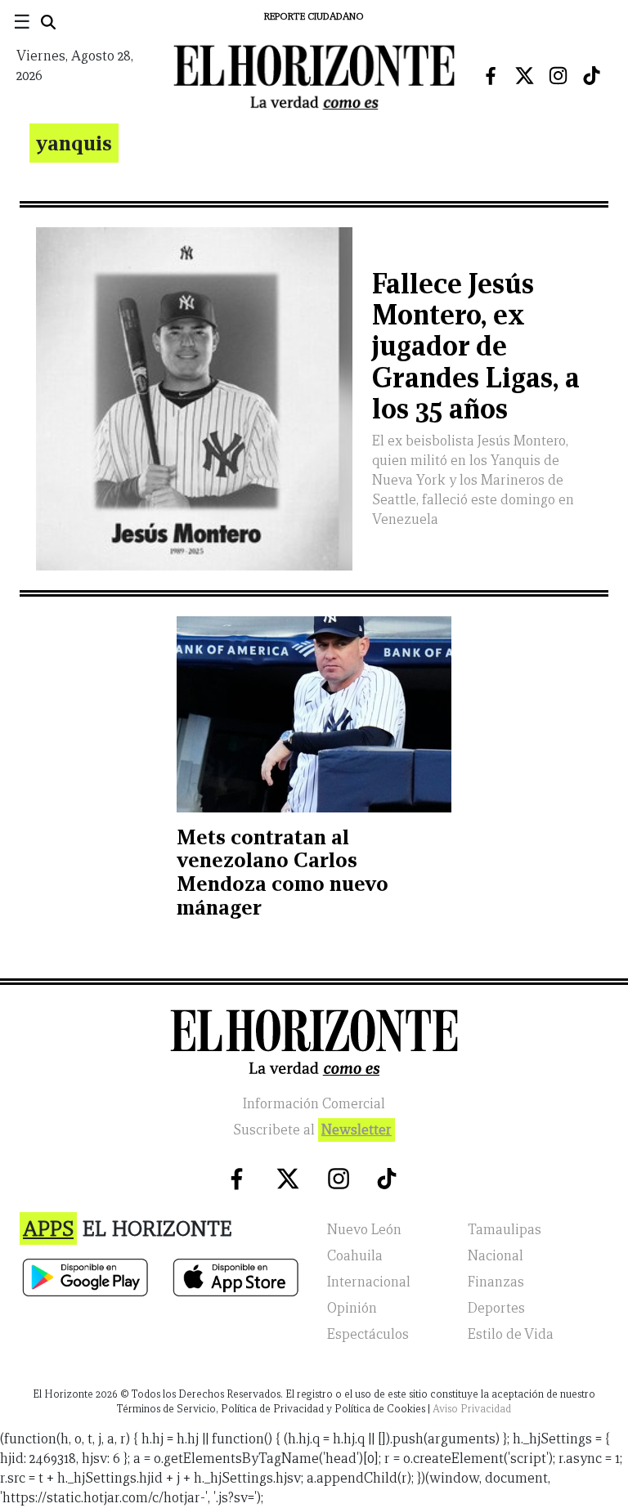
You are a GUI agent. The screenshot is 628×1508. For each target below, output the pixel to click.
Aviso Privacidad (472, 1409)
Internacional (368, 1282)
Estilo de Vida (511, 1334)
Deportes (496, 1308)
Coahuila (355, 1255)
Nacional (495, 1255)
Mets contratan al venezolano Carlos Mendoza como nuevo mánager (282, 872)
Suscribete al (312, 1130)
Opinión (352, 1308)
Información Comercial (314, 1103)
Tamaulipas (504, 1229)
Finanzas (496, 1282)
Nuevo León (364, 1229)
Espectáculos (368, 1334)
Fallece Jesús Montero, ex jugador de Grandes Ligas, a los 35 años (476, 346)
